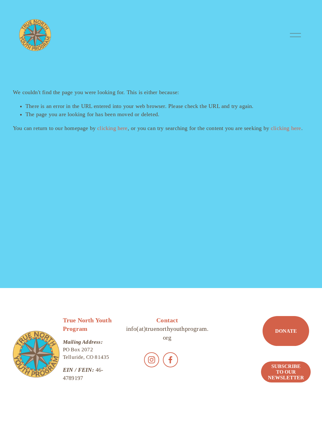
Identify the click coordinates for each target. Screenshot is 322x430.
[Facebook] (170, 359)
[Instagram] (151, 359)
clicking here (112, 128)
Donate (286, 331)
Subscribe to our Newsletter (286, 372)
